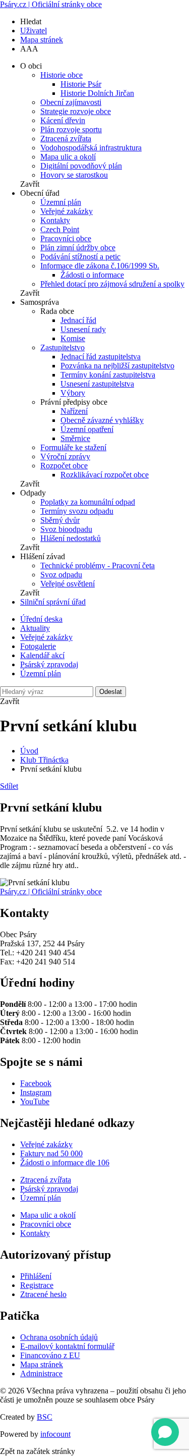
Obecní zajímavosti (70, 102)
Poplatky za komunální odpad (87, 502)
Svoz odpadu (61, 574)
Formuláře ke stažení (73, 447)
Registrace (36, 1285)
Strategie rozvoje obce (75, 111)
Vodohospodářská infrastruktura (91, 147)
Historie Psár (80, 84)
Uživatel (33, 30)
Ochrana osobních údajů (59, 1337)
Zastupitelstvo (62, 347)
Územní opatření (86, 429)
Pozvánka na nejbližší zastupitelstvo (117, 365)
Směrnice (75, 438)
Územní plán (60, 202)
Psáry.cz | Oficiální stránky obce (51, 4)
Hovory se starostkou (74, 175)
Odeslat (110, 691)
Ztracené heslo (43, 1294)
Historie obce (61, 75)
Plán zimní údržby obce (77, 247)
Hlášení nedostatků (70, 538)
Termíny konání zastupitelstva (107, 374)
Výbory (72, 393)
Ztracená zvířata (65, 138)
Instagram (35, 1092)
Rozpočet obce (64, 465)
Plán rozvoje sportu (71, 129)
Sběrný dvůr (60, 520)
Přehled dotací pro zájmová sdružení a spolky (112, 284)
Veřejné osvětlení (67, 583)
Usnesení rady (83, 329)
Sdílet (9, 786)
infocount (55, 1434)
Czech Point (59, 229)
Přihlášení (35, 1276)
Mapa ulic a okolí (68, 156)
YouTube (34, 1101)
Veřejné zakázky (66, 211)
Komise (72, 338)
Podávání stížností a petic (80, 256)
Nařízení (74, 411)
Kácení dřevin (62, 120)
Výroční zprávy (65, 456)
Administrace (41, 1373)
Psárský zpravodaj (49, 664)
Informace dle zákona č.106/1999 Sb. (99, 265)
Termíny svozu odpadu (76, 511)
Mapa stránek (41, 39)
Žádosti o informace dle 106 (64, 1162)
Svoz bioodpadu (66, 529)
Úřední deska (41, 619)
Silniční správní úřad (53, 602)
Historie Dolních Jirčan (97, 93)
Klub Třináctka (44, 760)
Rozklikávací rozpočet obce (104, 474)
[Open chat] (165, 1432)
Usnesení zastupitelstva (97, 384)
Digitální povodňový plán (81, 165)
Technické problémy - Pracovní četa (97, 565)
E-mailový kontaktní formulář (67, 1346)
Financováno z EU (50, 1355)
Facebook (35, 1083)
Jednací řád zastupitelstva (100, 356)
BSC (44, 1417)
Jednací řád (78, 320)
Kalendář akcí (42, 655)
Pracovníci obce (65, 238)
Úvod (29, 750)
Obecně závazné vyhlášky (102, 420)
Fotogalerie (38, 646)
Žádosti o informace (92, 275)
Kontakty (55, 220)
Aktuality (35, 628)
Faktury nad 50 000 (51, 1153)
